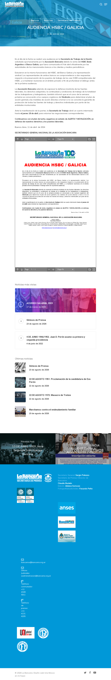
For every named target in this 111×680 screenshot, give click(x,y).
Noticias (48, 20)
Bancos (35, 20)
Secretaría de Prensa (69, 20)
